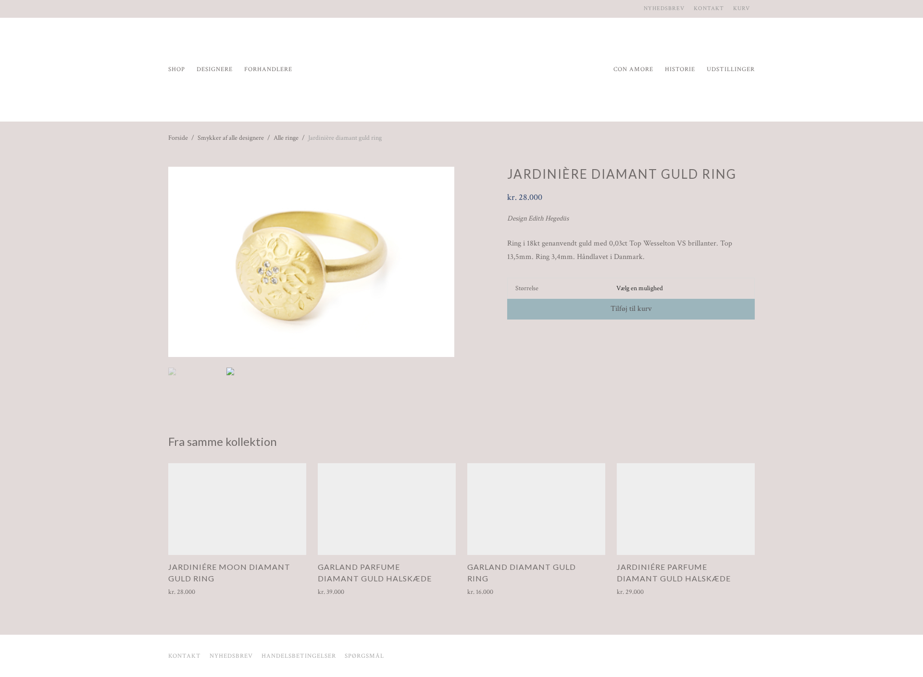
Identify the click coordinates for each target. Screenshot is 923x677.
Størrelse (526, 288)
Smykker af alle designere (231, 138)
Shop (176, 69)
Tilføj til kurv (631, 309)
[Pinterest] (182, 8)
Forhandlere (268, 69)
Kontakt (709, 9)
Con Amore (633, 69)
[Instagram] (170, 8)
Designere (215, 69)
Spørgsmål (364, 656)
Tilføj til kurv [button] (332, 592)
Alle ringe (286, 138)
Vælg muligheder (187, 592)
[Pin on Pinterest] (538, 337)
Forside (178, 138)
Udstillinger (731, 69)
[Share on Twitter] (524, 337)
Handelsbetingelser (299, 656)
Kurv (741, 9)
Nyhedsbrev (664, 9)
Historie (680, 69)
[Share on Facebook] (510, 337)
